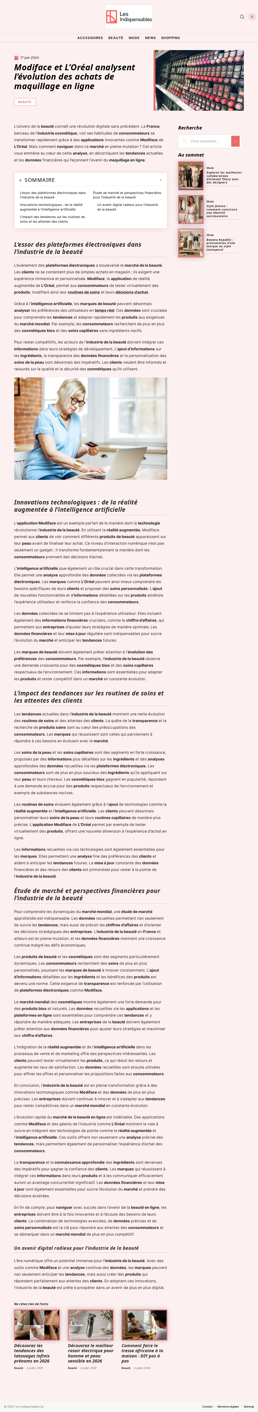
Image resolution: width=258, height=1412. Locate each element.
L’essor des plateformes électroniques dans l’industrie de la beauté (53, 195)
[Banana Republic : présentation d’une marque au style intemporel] (191, 243)
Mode (210, 168)
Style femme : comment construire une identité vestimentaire (222, 211)
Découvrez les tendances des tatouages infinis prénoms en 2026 (32, 1353)
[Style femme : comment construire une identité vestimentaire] (191, 209)
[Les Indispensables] (129, 17)
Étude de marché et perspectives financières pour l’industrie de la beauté (127, 195)
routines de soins (84, 292)
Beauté (24, 101)
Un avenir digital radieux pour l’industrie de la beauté (127, 207)
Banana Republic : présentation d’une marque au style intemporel (221, 245)
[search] (242, 16)
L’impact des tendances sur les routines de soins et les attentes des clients (52, 219)
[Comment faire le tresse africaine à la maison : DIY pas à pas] (144, 1325)
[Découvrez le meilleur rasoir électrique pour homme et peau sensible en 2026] (90, 1325)
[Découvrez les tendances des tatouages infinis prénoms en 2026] (37, 1325)
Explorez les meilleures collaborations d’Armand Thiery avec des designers (224, 177)
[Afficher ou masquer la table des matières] (108, 180)
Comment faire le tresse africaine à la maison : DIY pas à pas (142, 1353)
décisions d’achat (131, 292)
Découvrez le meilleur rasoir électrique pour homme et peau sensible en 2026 (90, 1353)
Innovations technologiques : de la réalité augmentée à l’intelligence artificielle (51, 207)
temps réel (104, 310)
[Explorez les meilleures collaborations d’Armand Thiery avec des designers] (191, 176)
